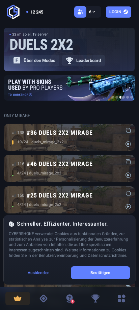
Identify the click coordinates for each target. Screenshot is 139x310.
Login (115, 11)
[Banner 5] (131, 97)
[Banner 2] (116, 97)
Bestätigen (100, 272)
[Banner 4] (127, 97)
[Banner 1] (112, 97)
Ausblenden (39, 272)
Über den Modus (39, 60)
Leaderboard (88, 60)
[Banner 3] (122, 97)
